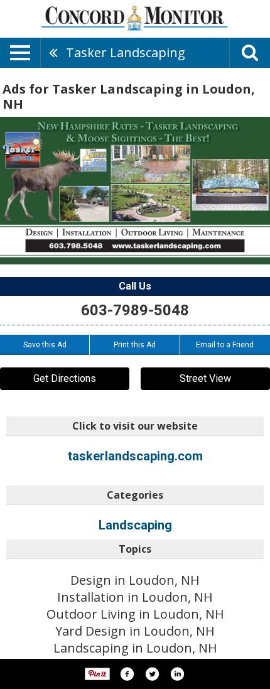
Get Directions (64, 378)
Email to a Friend (225, 344)
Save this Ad (45, 344)
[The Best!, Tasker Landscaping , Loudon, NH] (135, 190)
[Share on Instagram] (177, 674)
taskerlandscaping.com (135, 456)
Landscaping (135, 525)
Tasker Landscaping (125, 52)
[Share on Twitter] (152, 674)
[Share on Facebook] (127, 674)
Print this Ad (135, 344)
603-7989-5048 (135, 310)
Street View (205, 378)
